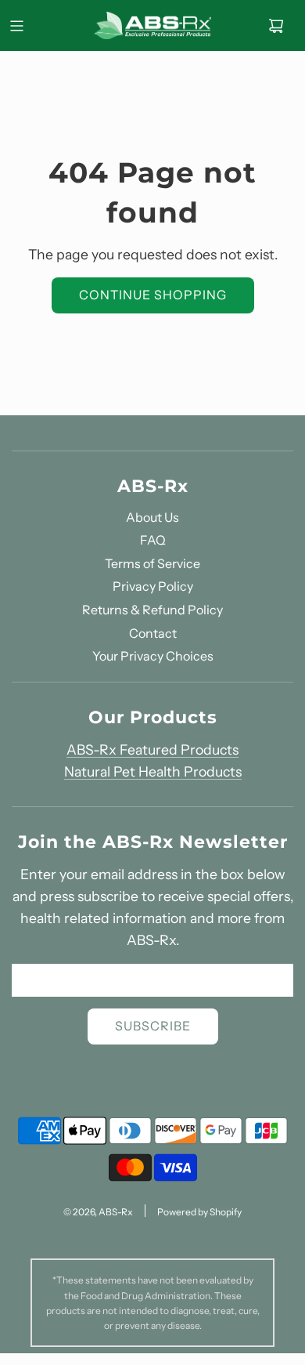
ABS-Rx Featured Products (152, 749)
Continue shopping (153, 294)
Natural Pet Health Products (153, 771)
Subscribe (153, 1026)
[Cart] (276, 26)
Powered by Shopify (199, 1212)
